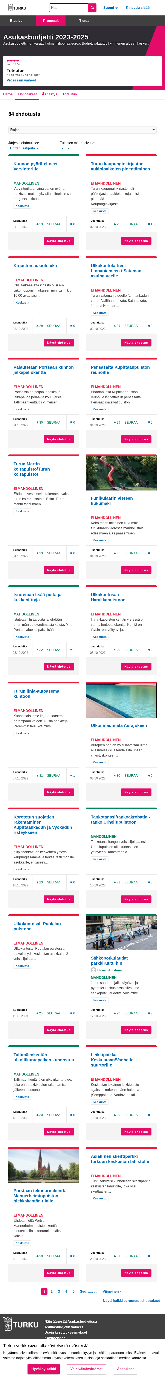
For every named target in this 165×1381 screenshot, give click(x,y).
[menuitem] (111, 8)
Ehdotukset (27, 94)
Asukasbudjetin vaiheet (63, 1327)
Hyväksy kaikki (43, 1369)
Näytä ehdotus (60, 240)
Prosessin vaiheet (21, 80)
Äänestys (49, 94)
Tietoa (84, 21)
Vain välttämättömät (86, 1369)
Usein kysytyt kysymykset (65, 1332)
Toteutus (70, 94)
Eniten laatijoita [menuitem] (22, 148)
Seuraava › (88, 1291)
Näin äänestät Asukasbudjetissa (70, 1321)
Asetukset (125, 1369)
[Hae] (92, 7)
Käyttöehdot (54, 1338)
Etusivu (16, 21)
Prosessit (51, 21)
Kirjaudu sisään (138, 7)
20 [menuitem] (64, 148)
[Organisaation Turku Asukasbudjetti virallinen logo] (17, 7)
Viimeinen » (112, 1291)
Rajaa (15, 130)
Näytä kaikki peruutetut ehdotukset (131, 1301)
